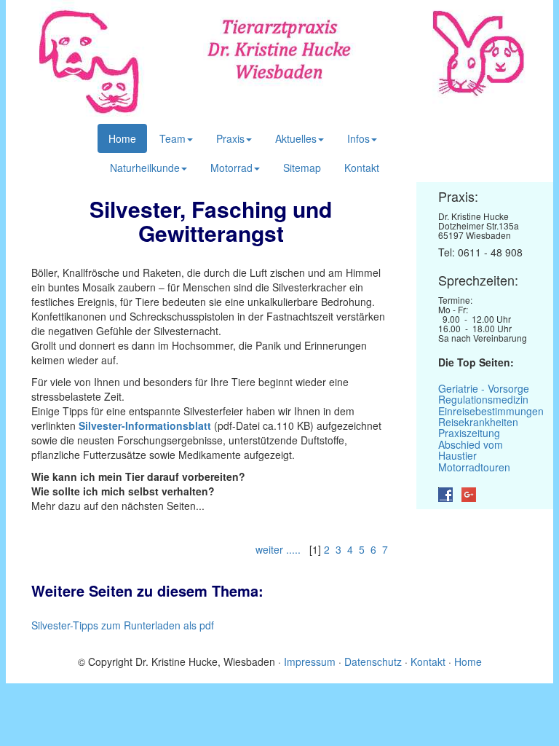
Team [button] (172, 138)
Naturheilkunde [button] (145, 167)
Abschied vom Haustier (470, 450)
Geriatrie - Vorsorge (483, 388)
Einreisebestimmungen (491, 411)
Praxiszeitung (469, 432)
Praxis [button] (230, 138)
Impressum (311, 661)
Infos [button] (358, 138)
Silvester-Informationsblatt (145, 425)
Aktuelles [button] (296, 138)
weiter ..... (279, 549)
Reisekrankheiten (478, 422)
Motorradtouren (474, 467)
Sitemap (302, 167)
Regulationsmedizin (483, 399)
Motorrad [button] (231, 167)
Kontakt (361, 167)
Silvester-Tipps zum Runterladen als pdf (122, 625)
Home (122, 138)
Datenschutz (373, 661)
